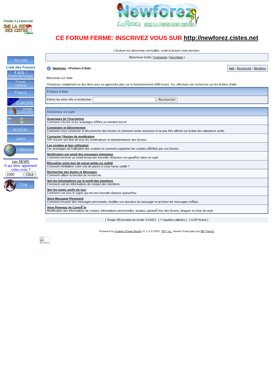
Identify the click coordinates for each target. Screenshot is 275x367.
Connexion (160, 57)
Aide (231, 68)
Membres (260, 68)
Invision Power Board (128, 231)
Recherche (244, 68)
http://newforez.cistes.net (221, 37)
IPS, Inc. (166, 231)
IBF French (207, 231)
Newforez (59, 68)
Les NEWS (20, 162)
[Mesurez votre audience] (44, 242)
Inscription (176, 57)
